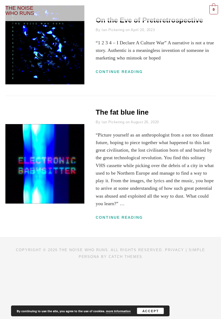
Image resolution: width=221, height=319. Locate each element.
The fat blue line (122, 112)
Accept (150, 310)
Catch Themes (125, 257)
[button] (127, 10)
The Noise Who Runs (83, 250)
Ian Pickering (113, 30)
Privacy (174, 250)
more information (118, 311)
